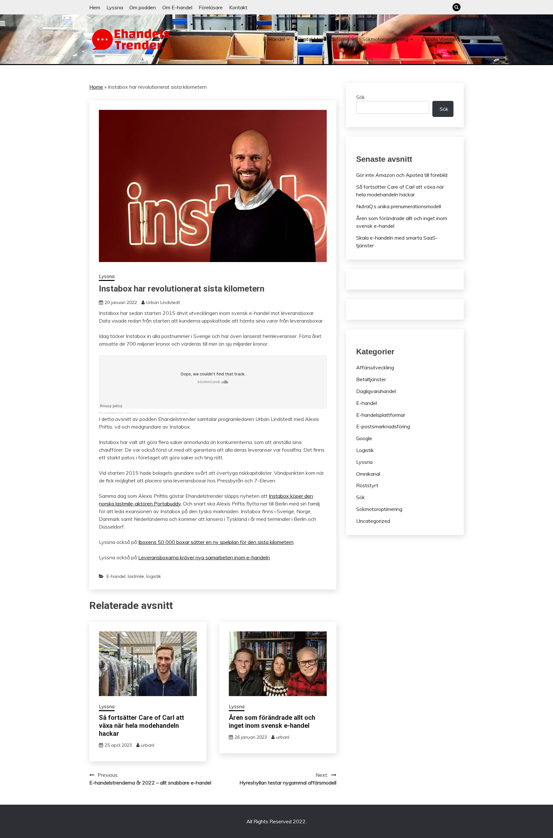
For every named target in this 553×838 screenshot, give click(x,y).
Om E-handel (177, 7)
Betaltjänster (371, 379)
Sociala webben (440, 39)
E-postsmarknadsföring (383, 426)
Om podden (142, 7)
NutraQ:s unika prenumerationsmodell (398, 206)
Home (96, 87)
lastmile (136, 576)
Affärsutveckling (375, 367)
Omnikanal (368, 474)
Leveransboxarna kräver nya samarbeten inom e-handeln (204, 557)
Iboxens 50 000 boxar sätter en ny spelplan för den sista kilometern (215, 542)
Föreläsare (211, 7)
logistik (153, 576)
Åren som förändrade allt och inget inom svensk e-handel (272, 721)
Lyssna (115, 7)
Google (364, 438)
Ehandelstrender (111, 413)
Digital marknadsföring (323, 39)
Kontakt (238, 7)
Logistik (365, 450)
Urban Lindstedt (163, 302)
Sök (360, 97)
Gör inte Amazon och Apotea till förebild (401, 175)
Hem (94, 7)
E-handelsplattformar (380, 415)
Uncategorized (373, 521)
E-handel (274, 39)
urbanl (147, 745)
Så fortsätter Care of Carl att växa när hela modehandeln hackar (141, 725)
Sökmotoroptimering (385, 39)
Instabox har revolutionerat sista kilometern (158, 413)
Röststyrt (367, 485)
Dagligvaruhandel (376, 391)
